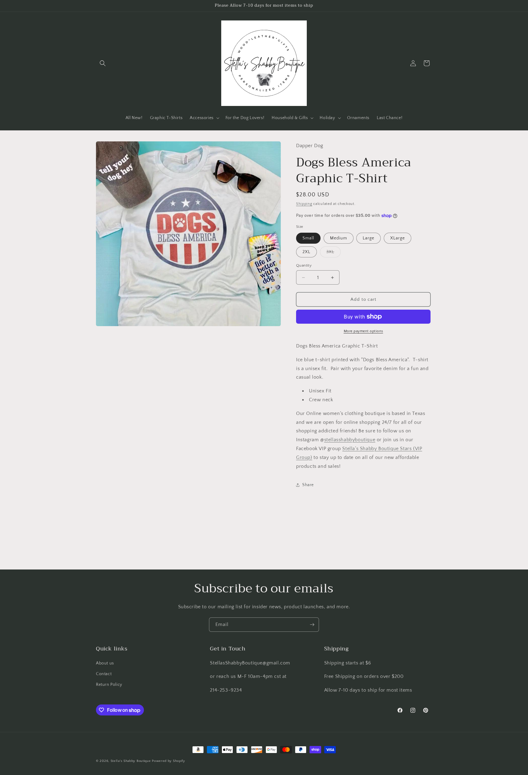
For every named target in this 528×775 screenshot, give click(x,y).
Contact (104, 673)
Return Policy (109, 684)
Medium (338, 238)
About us (105, 663)
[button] (102, 63)
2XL (306, 251)
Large (368, 238)
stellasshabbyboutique (350, 439)
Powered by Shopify (168, 761)
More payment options (363, 331)
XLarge (397, 238)
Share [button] (308, 484)
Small (308, 238)
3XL (333, 253)
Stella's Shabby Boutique (131, 761)
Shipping (304, 204)
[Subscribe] (312, 624)
